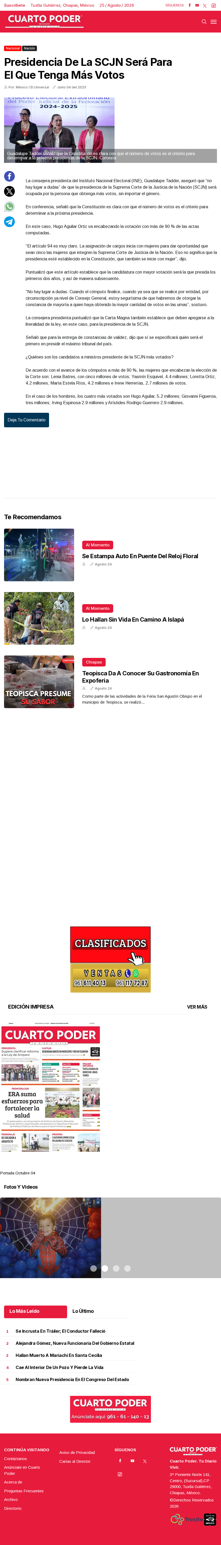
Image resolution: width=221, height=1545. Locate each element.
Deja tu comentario (27, 420)
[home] (44, 22)
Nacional (13, 48)
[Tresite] (187, 1519)
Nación (29, 48)
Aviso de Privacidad (77, 1452)
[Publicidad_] (110, 957)
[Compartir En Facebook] (9, 180)
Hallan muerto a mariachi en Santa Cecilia (59, 1355)
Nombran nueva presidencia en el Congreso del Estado (72, 1379)
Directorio (13, 1508)
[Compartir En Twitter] (9, 195)
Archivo (11, 1499)
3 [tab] (116, 1166)
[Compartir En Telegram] (9, 225)
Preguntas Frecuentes (24, 1491)
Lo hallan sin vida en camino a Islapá (133, 619)
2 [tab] (105, 1166)
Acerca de (13, 1482)
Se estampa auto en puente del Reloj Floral (140, 556)
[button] (110, 1087)
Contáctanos (15, 1458)
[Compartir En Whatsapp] (9, 210)
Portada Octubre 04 (17, 1173)
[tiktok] (213, 5)
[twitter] (204, 5)
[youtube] (197, 5)
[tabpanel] (110, 1099)
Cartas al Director (75, 1461)
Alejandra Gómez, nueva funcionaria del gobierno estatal (75, 1343)
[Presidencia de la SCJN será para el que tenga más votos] (110, 130)
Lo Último (83, 1311)
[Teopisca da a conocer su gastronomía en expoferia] (39, 681)
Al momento (97, 544)
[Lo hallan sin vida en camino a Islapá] (39, 618)
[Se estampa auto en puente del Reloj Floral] (39, 555)
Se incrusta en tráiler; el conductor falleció (60, 1331)
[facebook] (189, 5)
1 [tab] (93, 1166)
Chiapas (94, 662)
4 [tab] (127, 1166)
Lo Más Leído (24, 1311)
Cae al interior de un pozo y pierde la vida (59, 1367)
